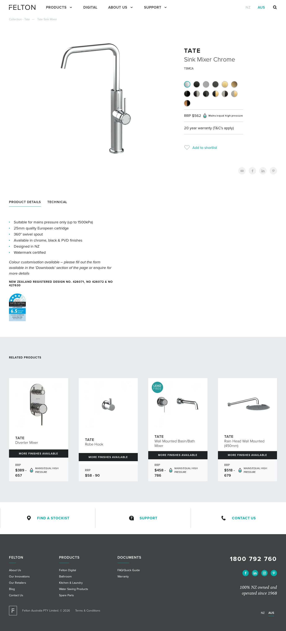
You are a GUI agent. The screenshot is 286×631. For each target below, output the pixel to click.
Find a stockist (53, 518)
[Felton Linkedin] (255, 573)
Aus (261, 7)
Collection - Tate (19, 19)
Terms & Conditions (87, 610)
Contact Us (244, 518)
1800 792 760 (253, 559)
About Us (117, 7)
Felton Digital (67, 570)
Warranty (123, 576)
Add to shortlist (204, 147)
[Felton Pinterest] (274, 573)
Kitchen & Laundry (71, 583)
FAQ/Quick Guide (128, 570)
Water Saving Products (73, 589)
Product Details (25, 202)
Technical (57, 202)
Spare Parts (66, 595)
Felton (16, 557)
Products (56, 7)
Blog (12, 589)
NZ (248, 7)
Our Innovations (19, 576)
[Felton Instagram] (264, 573)
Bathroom (65, 576)
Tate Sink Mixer (47, 19)
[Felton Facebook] (245, 573)
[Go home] (24, 7)
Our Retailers (17, 583)
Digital (90, 7)
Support (152, 7)
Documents (129, 557)
